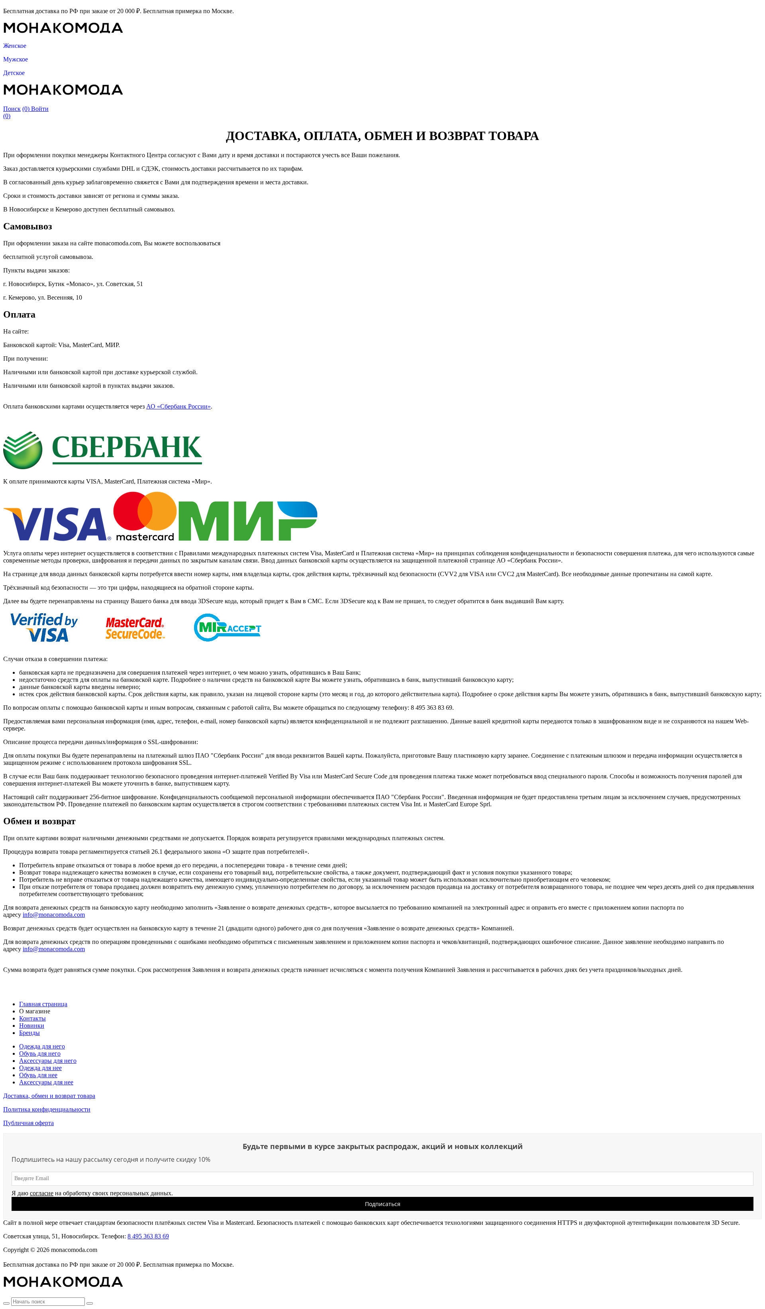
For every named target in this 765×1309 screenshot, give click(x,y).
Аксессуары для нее (46, 1082)
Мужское (15, 59)
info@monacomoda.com (54, 914)
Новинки (31, 1025)
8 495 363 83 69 (148, 1236)
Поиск (12, 108)
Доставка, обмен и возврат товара (49, 1095)
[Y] (6, 1303)
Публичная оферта (28, 1122)
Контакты (32, 1018)
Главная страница (43, 1004)
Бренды (29, 1032)
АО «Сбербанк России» (178, 406)
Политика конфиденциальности (46, 1109)
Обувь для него (40, 1053)
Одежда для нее (40, 1067)
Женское (14, 45)
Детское (14, 72)
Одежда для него (42, 1046)
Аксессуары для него (47, 1060)
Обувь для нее (38, 1075)
